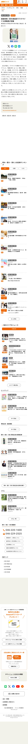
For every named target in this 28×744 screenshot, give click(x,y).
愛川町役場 (7, 566)
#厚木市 (4, 115)
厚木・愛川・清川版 (7, 5)
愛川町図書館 (7, 569)
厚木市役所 (7, 561)
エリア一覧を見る (13, 385)
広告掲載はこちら (10, 544)
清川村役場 (7, 572)
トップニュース (10, 7)
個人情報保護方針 (8, 708)
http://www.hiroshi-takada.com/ (9, 110)
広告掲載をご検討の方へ (9, 702)
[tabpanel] (14, 35)
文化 (17, 7)
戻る (3, 10)
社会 (22, 7)
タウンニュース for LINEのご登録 (14, 639)
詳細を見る (13, 666)
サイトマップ (14, 709)
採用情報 (5, 705)
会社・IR (18, 2)
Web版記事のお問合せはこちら (13, 551)
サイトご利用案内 (19, 708)
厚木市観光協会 (8, 564)
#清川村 (14, 115)
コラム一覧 (13, 518)
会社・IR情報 (6, 699)
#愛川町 (9, 115)
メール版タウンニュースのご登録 (14, 644)
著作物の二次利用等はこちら (13, 541)
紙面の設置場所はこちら (12, 548)
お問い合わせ (15, 694)
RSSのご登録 (13, 677)
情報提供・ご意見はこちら (12, 537)
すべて (3, 7)
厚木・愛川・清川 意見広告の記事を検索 (14, 485)
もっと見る (13, 319)
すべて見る (13, 418)
